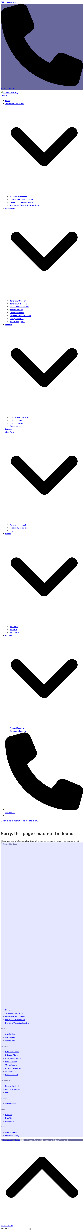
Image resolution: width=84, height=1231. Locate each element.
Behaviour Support (12, 1052)
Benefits (8, 1118)
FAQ (7, 1092)
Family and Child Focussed (15, 1020)
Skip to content (8, 2)
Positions (8, 1115)
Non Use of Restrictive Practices (17, 1023)
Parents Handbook (12, 1086)
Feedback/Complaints (13, 1089)
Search (4, 1228)
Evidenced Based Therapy (15, 1016)
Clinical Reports (11, 1065)
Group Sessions (11, 1071)
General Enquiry (11, 1132)
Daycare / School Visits (13, 1068)
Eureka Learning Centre (11, 1140)
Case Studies (10, 1041)
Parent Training (11, 1062)
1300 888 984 (8, 88)
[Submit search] (30, 1229)
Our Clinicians (10, 1034)
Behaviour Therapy (12, 1055)
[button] (19, 820)
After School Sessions (13, 1058)
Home (7, 1010)
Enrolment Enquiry (12, 1136)
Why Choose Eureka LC (14, 1013)
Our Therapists (10, 1037)
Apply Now (9, 1121)
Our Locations (10, 1104)
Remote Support (11, 1075)
